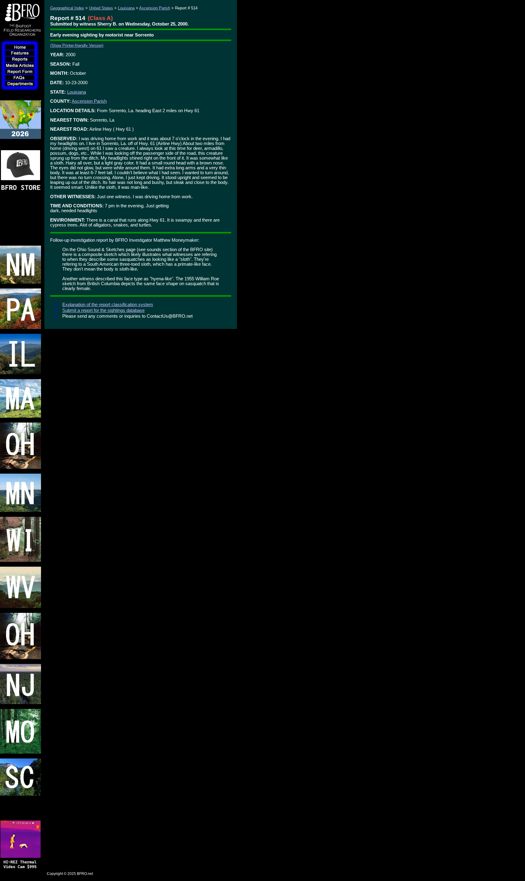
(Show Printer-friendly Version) (76, 45)
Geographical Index (67, 8)
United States (101, 8)
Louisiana (126, 8)
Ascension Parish (154, 8)
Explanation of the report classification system (107, 304)
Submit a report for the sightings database (103, 310)
